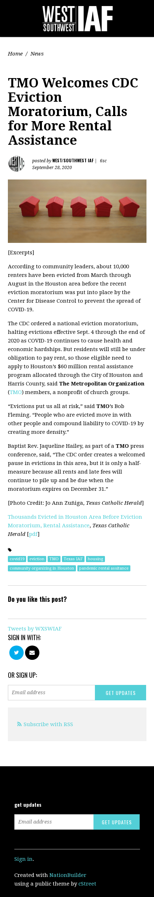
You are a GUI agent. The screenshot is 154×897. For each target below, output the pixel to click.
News (37, 54)
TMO (16, 392)
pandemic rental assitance (104, 568)
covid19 (17, 559)
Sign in (23, 859)
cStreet (87, 884)
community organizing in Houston (42, 568)
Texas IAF (73, 559)
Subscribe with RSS (48, 724)
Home (15, 54)
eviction (36, 559)
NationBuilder (67, 875)
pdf (33, 534)
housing (95, 559)
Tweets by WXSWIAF (35, 628)
